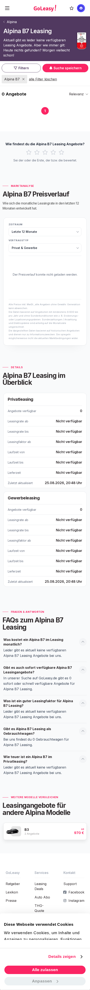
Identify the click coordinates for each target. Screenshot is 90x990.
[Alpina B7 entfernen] (23, 79)
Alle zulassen (45, 970)
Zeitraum (15, 224)
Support (70, 884)
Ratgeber (13, 884)
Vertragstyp (19, 240)
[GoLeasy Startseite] (45, 8)
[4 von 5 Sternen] (53, 152)
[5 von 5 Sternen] (61, 152)
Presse (11, 900)
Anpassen (42, 981)
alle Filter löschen (43, 79)
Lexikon (12, 892)
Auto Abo (42, 897)
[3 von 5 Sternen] (45, 152)
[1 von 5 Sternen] (28, 152)
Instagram (76, 900)
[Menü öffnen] (7, 8)
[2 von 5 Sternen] (37, 152)
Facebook (76, 892)
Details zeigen (62, 956)
